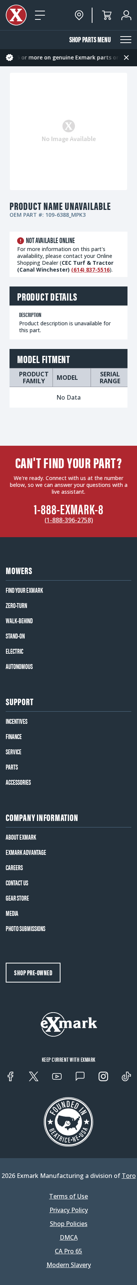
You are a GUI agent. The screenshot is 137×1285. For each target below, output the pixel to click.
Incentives (16, 721)
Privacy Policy (68, 1210)
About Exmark (21, 837)
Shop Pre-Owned (33, 972)
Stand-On (15, 636)
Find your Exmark (24, 590)
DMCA (69, 1237)
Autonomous (19, 666)
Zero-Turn (16, 605)
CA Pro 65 (68, 1251)
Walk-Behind (19, 620)
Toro (129, 1175)
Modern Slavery (68, 1265)
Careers (14, 867)
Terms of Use (68, 1196)
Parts (12, 767)
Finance (14, 736)
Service (13, 751)
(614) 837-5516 (90, 269)
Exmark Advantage (26, 852)
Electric (14, 651)
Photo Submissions (25, 928)
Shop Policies (69, 1224)
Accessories (18, 782)
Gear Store (17, 898)
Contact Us (17, 883)
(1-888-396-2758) (69, 520)
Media (12, 913)
